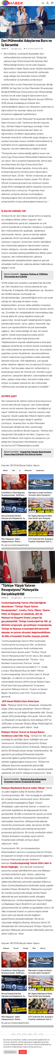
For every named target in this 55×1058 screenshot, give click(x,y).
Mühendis (28, 470)
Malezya (6, 948)
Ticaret (16, 948)
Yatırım (42, 948)
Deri (13, 470)
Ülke (34, 948)
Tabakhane (40, 470)
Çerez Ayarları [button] (10, 1052)
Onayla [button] (22, 1052)
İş (19, 470)
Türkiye (25, 948)
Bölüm (5, 470)
